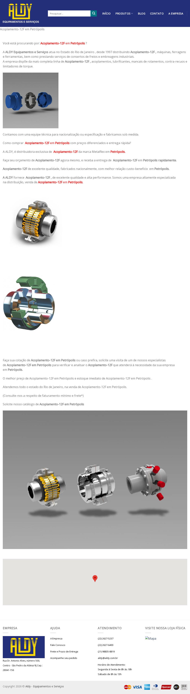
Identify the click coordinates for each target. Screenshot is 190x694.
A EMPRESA (175, 13)
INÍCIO (106, 13)
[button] (95, 579)
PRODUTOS (122, 13)
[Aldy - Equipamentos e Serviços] (22, 13)
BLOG (141, 13)
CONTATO (157, 13)
